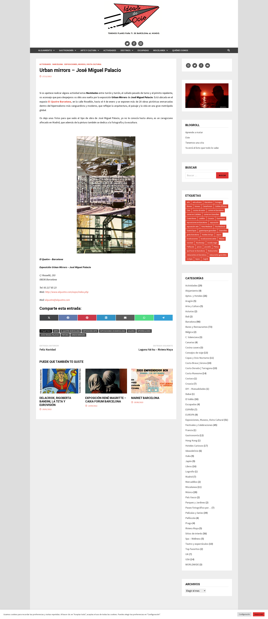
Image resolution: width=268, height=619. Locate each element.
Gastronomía (66, 50)
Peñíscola (190, 247)
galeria (131, 331)
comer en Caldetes (194, 214)
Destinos (126, 50)
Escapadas (143, 50)
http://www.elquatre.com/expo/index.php (66, 292)
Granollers (223, 230)
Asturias (189, 311)
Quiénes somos (180, 50)
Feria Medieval (206, 226)
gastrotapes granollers (207, 230)
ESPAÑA (189, 409)
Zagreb (205, 259)
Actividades (109, 50)
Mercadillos (191, 481)
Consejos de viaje (194, 352)
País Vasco (190, 497)
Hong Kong (191, 440)
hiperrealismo (144, 331)
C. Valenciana (192, 337)
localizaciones (192, 239)
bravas (197, 206)
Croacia (211, 218)
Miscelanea (159, 50)
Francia (189, 430)
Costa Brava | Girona (196, 363)
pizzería (207, 247)
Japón (188, 461)
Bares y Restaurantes (196, 326)
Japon (218, 234)
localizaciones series (208, 239)
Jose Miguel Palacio (50, 335)
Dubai (188, 394)
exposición (214, 222)
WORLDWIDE (192, 564)
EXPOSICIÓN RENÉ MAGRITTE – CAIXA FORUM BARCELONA (105, 399)
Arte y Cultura (88, 50)
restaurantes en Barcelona (196, 255)
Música (221, 239)
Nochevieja (200, 243)
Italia (188, 456)
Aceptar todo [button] (259, 614)
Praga (188, 523)
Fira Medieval (220, 226)
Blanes (189, 206)
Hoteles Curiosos (194, 445)
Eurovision (221, 218)
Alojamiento (45, 50)
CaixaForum (207, 206)
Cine (188, 210)
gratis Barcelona (193, 234)
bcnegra (218, 202)
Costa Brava (191, 218)
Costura (189, 378)
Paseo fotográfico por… (198, 507)
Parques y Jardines (195, 502)
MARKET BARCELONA (145, 398)
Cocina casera (192, 347)
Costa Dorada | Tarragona (198, 368)
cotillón (202, 218)
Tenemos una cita (194, 142)
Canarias (189, 342)
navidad (190, 243)
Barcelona (57, 64)
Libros (188, 466)
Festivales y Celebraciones (199, 425)
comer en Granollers (211, 214)
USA (187, 559)
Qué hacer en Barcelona (196, 251)
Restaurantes (213, 251)
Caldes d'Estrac (221, 206)
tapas (197, 259)
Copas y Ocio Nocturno (197, 357)
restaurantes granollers (218, 255)
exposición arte (90, 331)
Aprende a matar (194, 132)
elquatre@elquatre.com (57, 299)
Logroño (189, 471)
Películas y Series (194, 512)
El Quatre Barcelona (70, 331)
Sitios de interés (193, 533)
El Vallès (189, 399)
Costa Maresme (193, 373)
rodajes (189, 259)
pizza (199, 247)
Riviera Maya (192, 528)
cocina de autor (199, 210)
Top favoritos (192, 549)
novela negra (212, 243)
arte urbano (197, 202)
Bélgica (189, 332)
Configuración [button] (244, 614)
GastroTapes (191, 230)
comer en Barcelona (215, 210)
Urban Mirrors (78, 335)
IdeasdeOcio (191, 450)
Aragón (189, 301)
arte (56, 331)
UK (187, 554)
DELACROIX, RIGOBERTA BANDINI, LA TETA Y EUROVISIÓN (55, 401)
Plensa (216, 247)
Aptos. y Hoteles (194, 295)
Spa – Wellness (193, 538)
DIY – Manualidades (195, 388)
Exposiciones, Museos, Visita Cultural (82, 64)
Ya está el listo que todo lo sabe (202, 147)
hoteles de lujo (207, 234)
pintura (65, 335)
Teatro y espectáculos (196, 543)
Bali (187, 316)
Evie (187, 137)
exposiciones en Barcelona (112, 331)
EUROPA (189, 414)
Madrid (189, 476)
